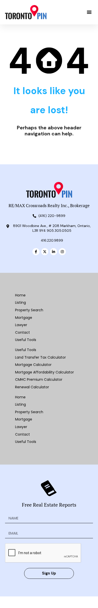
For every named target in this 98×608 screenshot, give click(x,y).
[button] (89, 12)
